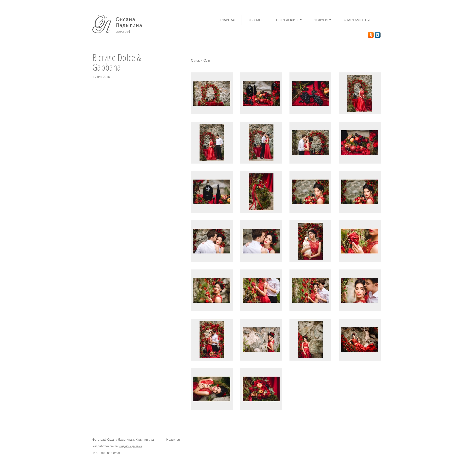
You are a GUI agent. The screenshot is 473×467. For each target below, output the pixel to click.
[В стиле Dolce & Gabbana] (212, 92)
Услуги (321, 19)
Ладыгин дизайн (130, 446)
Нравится (173, 439)
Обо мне (256, 19)
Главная (227, 19)
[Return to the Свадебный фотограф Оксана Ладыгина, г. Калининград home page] (117, 23)
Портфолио (287, 19)
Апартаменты (356, 19)
